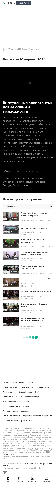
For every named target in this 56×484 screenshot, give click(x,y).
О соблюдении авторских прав (16, 406)
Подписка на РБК (10, 396)
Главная (8, 481)
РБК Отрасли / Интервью (28, 49)
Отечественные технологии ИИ (35, 279)
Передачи (13, 49)
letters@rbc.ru (9, 454)
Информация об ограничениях (16, 401)
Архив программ (10, 387)
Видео (11, 3)
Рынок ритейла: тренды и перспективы (32, 241)
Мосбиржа (28, 463)
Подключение (8, 391)
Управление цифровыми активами (36, 291)
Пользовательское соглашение (16, 410)
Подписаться (32, 481)
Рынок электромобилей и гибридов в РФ (32, 267)
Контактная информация (13, 382)
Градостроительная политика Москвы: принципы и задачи (34, 227)
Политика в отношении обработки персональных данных (27, 415)
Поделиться (46, 481)
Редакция (32, 382)
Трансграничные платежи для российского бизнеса (34, 253)
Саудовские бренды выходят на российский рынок (35, 214)
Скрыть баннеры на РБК (28, 391)
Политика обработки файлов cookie (18, 420)
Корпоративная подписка (32, 396)
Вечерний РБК (27, 387)
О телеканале (43, 387)
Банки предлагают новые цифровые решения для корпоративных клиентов (33, 320)
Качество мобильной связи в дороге (34, 305)
